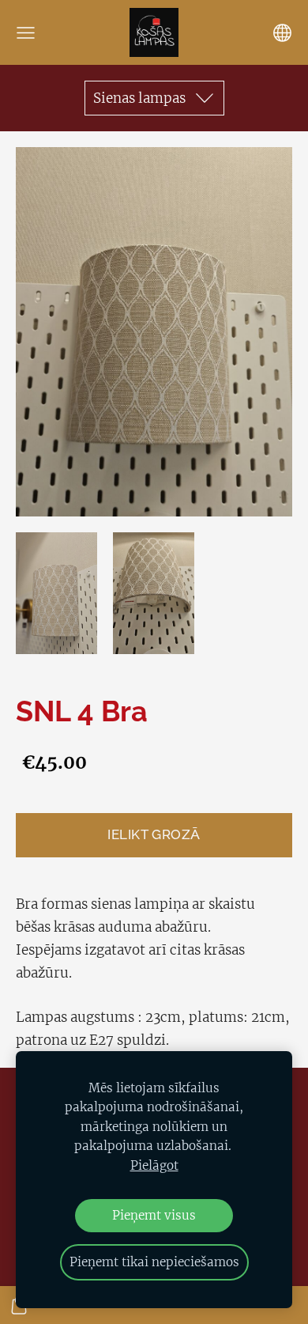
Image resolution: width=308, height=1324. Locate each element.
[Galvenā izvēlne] (25, 33)
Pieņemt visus (154, 1215)
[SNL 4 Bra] (56, 593)
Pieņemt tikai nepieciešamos (154, 1261)
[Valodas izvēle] (282, 33)
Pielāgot (154, 1165)
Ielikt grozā (153, 834)
